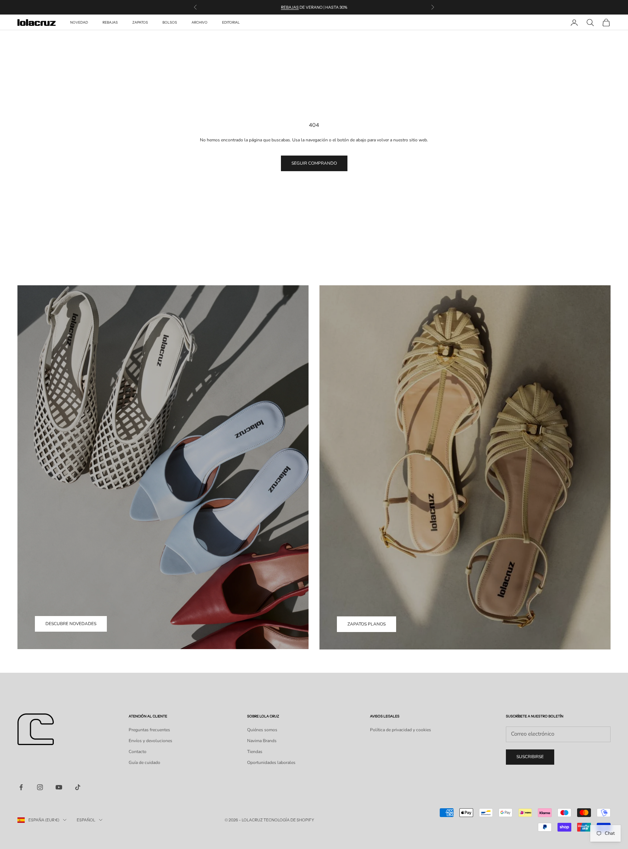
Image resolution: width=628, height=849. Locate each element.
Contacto (137, 752)
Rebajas (290, 7)
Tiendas (254, 752)
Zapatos (140, 22)
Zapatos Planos (366, 624)
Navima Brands (262, 741)
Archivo (200, 22)
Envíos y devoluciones (150, 741)
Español (86, 819)
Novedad (79, 22)
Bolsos (169, 22)
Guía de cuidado (144, 762)
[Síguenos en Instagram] (40, 787)
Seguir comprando (314, 163)
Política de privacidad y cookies (400, 730)
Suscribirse (530, 757)
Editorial (231, 22)
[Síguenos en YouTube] (59, 787)
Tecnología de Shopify (288, 819)
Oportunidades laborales (271, 762)
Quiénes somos (262, 730)
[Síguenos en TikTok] (77, 787)
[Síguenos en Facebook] (21, 787)
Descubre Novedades (70, 624)
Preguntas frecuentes (149, 730)
